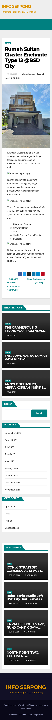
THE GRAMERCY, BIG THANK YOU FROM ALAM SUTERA (24, 330)
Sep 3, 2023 (14, 632)
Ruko (7, 514)
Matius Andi (31, 575)
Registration (38, 715)
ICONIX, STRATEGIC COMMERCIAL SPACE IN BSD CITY (25, 570)
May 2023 (9, 461)
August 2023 (11, 440)
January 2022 (11, 468)
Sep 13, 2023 (14, 575)
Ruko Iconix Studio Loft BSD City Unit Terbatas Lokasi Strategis (25, 599)
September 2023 (13, 433)
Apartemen (10, 506)
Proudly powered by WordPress (16, 705)
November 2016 (12, 490)
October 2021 (11, 475)
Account (22, 715)
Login (30, 715)
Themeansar (26, 709)
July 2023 (9, 447)
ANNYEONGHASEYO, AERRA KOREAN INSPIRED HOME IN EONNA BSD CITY (25, 387)
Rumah (7, 43)
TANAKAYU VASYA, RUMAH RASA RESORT (26, 357)
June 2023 (10, 454)
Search (8, 404)
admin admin (31, 604)
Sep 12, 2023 (14, 604)
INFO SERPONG (16, 6)
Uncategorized (12, 528)
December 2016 (12, 483)
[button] (19, 21)
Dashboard (13, 715)
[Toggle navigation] (46, 23)
